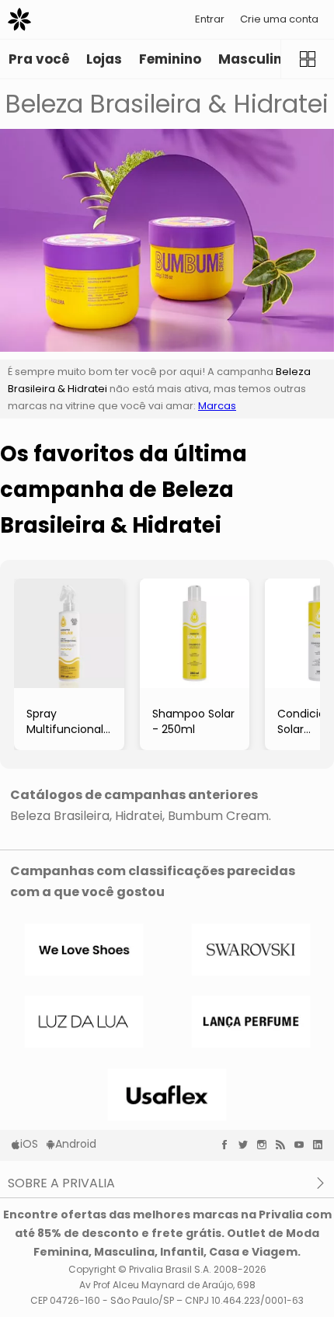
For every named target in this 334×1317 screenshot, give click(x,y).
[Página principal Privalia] (19, 19)
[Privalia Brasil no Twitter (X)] (247, 1144)
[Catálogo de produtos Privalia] (307, 59)
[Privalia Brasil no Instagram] (265, 1144)
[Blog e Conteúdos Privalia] (284, 1144)
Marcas (217, 405)
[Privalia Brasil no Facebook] (228, 1144)
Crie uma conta (279, 19)
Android (75, 1144)
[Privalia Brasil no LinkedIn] (321, 1144)
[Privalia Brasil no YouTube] (303, 1144)
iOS (29, 1144)
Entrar (209, 19)
